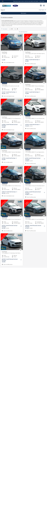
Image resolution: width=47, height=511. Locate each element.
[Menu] (44, 5)
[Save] (20, 50)
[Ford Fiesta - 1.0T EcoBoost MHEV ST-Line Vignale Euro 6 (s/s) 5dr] (12, 107)
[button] (12, 28)
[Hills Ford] (6, 5)
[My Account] (40, 5)
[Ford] (15, 6)
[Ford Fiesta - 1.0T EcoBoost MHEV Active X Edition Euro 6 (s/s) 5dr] (12, 174)
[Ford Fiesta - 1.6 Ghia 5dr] (12, 42)
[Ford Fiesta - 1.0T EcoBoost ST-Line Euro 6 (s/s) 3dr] (12, 74)
